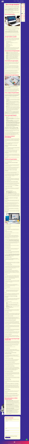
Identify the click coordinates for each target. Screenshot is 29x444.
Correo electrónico (7, 430)
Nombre (6, 428)
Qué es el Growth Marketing (24, 15)
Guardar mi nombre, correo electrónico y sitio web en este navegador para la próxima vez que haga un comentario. (11, 436)
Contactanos (20, 2)
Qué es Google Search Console (22, 6)
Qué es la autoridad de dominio (22, 15)
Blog (23, 2)
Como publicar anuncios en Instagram (24, 6)
